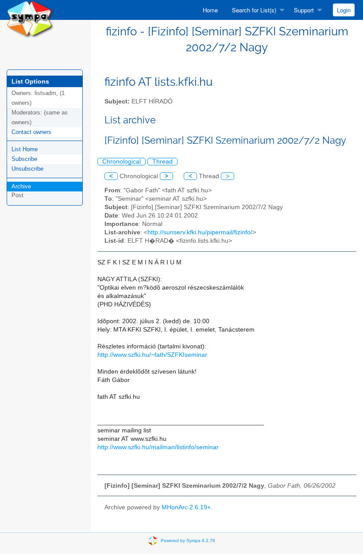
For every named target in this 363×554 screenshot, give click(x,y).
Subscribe (24, 159)
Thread (162, 161)
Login (344, 10)
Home (210, 10)
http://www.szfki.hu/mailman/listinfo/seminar (158, 447)
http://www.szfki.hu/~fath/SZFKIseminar (152, 355)
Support (304, 10)
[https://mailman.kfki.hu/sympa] (30, 18)
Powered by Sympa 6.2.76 (188, 540)
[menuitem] (210, 10)
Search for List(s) (254, 10)
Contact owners (31, 132)
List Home (25, 149)
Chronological (121, 161)
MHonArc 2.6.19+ (186, 507)
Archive (21, 186)
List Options (30, 81)
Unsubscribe (27, 168)
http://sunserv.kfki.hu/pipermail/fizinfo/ (199, 232)
